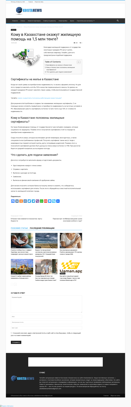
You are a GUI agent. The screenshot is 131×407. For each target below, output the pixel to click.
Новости (15, 21)
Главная (30, 2)
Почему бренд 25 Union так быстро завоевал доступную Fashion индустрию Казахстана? (45, 278)
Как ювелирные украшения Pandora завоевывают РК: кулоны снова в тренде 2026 (71, 252)
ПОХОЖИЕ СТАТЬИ (19, 228)
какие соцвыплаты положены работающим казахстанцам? (40, 98)
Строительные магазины (85, 21)
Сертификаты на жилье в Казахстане (59, 65)
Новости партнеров (34, 21)
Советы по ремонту (49, 21)
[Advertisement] (83, 10)
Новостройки (63, 21)
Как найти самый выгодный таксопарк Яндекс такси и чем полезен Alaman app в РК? (70, 278)
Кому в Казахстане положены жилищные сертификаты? (60, 68)
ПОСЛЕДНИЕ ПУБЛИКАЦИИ (42, 228)
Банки (72, 21)
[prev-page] (12, 284)
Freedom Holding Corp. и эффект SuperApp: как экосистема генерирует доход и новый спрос (22, 252)
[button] (117, 21)
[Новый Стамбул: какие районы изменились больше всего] (22, 266)
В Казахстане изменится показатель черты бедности (26, 220)
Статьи (23, 21)
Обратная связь (39, 2)
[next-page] (15, 284)
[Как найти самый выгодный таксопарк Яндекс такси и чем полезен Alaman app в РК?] (71, 266)
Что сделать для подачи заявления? (59, 72)
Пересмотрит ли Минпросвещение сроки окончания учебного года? (67, 220)
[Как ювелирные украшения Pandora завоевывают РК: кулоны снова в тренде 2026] (71, 240)
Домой (13, 27)
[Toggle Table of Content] (77, 62)
